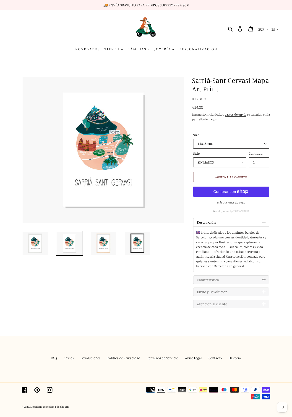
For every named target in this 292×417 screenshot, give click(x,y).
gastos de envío (235, 114)
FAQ (54, 358)
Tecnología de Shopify (56, 406)
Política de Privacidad (123, 358)
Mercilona (36, 406)
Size (196, 135)
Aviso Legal (193, 358)
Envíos (69, 358)
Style (196, 153)
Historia (235, 358)
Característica (208, 280)
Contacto (215, 358)
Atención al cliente (212, 304)
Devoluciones (90, 358)
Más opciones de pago (231, 202)
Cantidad (256, 153)
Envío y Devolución (212, 292)
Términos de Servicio (162, 358)
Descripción (206, 222)
